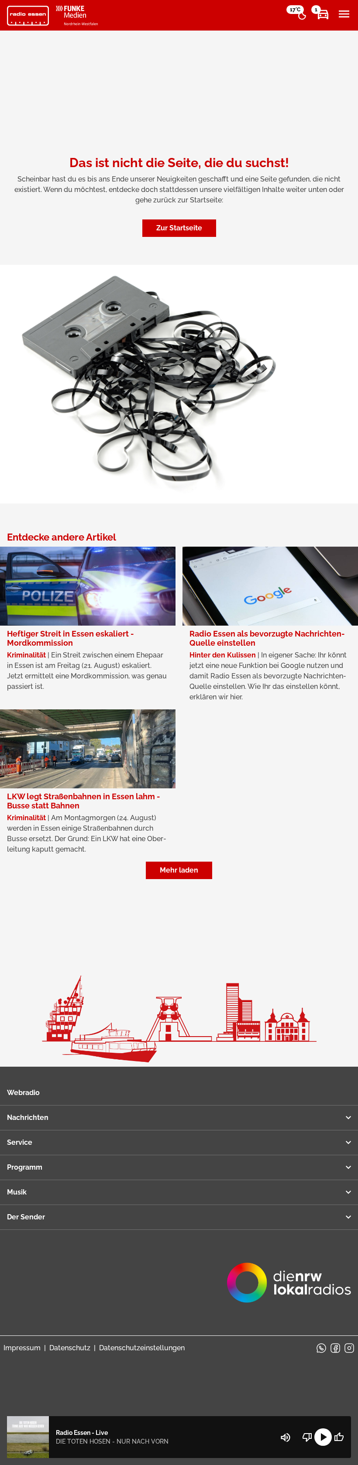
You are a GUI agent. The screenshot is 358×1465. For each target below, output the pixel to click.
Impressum (22, 1348)
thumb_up (339, 1437)
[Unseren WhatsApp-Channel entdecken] (321, 1348)
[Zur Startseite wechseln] (28, 15)
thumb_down (307, 1437)
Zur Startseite (179, 228)
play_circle (323, 1437)
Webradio (23, 1092)
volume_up (285, 1437)
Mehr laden (179, 870)
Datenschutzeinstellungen (142, 1348)
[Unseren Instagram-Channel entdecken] (349, 1348)
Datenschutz (69, 1348)
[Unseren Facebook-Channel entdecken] (335, 1348)
